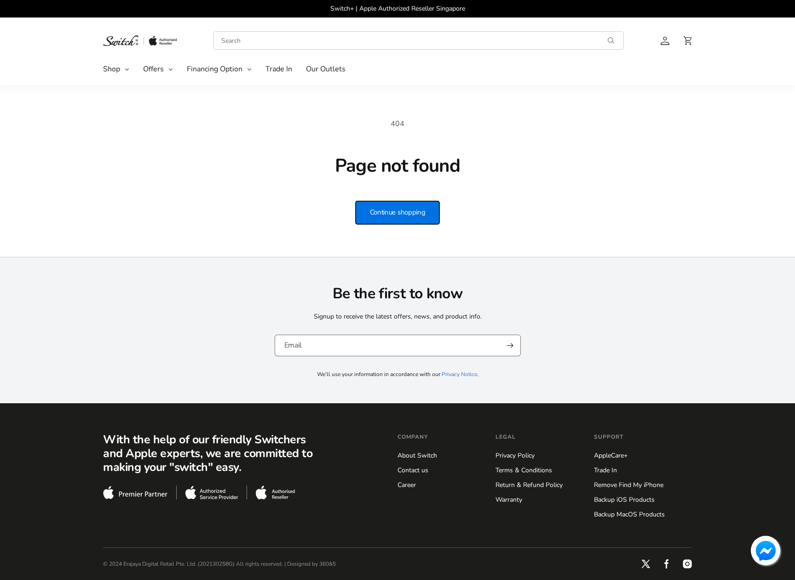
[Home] (140, 40)
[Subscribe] (510, 345)
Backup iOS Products (624, 499)
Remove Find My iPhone (628, 485)
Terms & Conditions (523, 470)
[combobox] (418, 40)
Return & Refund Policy (529, 485)
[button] (116, 69)
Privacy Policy (515, 455)
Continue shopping (398, 212)
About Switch (417, 455)
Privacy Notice (459, 374)
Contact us (413, 470)
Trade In (605, 470)
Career (407, 485)
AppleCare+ (611, 455)
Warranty (508, 499)
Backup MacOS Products (629, 514)
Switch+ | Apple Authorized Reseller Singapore (397, 8)
